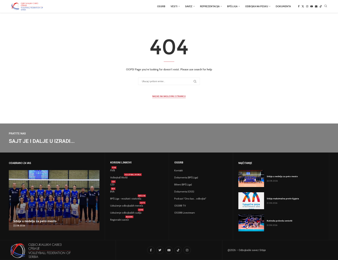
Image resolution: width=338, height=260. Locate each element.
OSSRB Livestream (184, 212)
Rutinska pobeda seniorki (279, 220)
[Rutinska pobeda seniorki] (251, 222)
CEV (112, 184)
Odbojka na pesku (256, 6)
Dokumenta (283, 6)
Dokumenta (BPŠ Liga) (186, 177)
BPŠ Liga (232, 6)
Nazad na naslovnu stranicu (169, 96)
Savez (188, 6)
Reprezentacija (210, 6)
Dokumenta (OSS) (184, 191)
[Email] (316, 6)
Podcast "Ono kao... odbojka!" (190, 198)
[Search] (325, 6)
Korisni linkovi (121, 162)
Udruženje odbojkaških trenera (126, 205)
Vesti (174, 6)
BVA (112, 191)
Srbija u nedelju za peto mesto (35, 221)
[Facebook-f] (151, 250)
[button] (12, 200)
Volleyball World (118, 177)
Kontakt (178, 170)
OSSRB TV (180, 205)
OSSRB (161, 6)
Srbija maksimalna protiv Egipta (283, 198)
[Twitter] (302, 6)
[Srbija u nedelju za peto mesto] (54, 200)
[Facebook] (299, 6)
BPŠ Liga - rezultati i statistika (125, 198)
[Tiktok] (320, 6)
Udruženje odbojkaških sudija (125, 212)
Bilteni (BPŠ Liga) (183, 184)
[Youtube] (311, 6)
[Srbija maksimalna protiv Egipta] (251, 200)
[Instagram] (307, 6)
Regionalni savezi (119, 219)
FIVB (112, 170)
